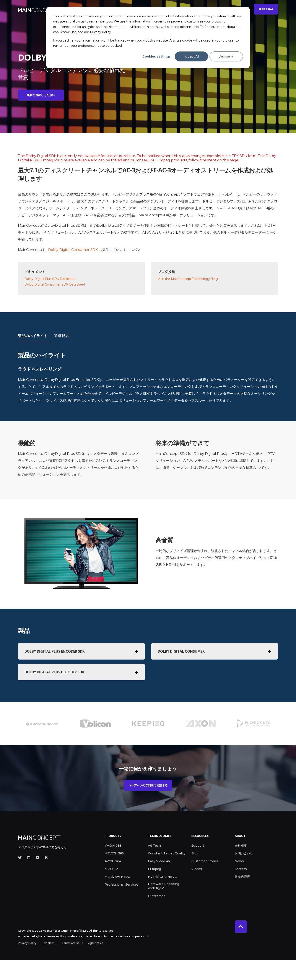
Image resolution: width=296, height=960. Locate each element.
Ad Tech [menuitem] (154, 846)
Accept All (191, 56)
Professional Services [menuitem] (121, 884)
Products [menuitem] (113, 836)
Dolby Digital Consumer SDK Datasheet (54, 284)
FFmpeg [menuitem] (154, 869)
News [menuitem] (239, 861)
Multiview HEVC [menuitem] (117, 877)
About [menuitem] (240, 836)
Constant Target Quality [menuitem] (166, 853)
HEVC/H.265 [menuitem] (114, 853)
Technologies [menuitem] (159, 836)
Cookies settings (156, 56)
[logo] (39, 837)
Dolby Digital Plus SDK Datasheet (50, 279)
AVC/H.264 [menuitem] (113, 861)
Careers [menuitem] (241, 869)
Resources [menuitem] (200, 836)
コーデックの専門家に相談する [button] (148, 785)
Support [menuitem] (197, 846)
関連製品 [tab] (61, 336)
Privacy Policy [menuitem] (27, 943)
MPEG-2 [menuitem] (111, 869)
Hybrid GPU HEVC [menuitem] (162, 877)
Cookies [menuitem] (49, 943)
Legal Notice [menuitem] (95, 943)
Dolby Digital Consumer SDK (73, 250)
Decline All (226, 56)
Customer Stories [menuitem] (205, 861)
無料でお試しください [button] (41, 95)
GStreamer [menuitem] (156, 896)
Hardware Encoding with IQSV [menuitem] (163, 886)
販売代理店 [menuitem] (242, 877)
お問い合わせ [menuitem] (244, 853)
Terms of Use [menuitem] (70, 943)
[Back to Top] (241, 926)
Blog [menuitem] (194, 853)
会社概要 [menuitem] (241, 846)
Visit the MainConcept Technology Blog (188, 279)
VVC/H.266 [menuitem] (113, 846)
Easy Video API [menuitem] (160, 861)
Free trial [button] (266, 9)
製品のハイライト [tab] (32, 336)
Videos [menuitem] (196, 869)
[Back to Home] (37, 9)
